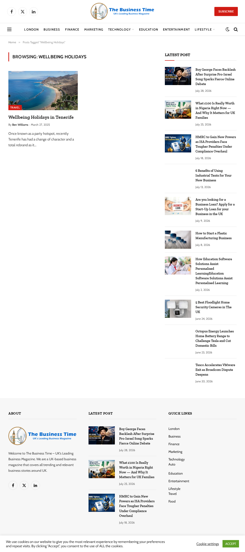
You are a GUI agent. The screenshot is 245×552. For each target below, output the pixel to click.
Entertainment (176, 29)
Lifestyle (203, 29)
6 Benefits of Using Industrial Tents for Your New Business (213, 175)
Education (148, 29)
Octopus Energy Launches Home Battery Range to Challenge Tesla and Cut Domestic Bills (214, 338)
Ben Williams (20, 124)
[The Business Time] (122, 11)
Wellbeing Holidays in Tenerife (41, 117)
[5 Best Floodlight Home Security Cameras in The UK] (178, 309)
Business (52, 29)
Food (172, 501)
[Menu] (9, 29)
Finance (72, 29)
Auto (171, 464)
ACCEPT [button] (230, 544)
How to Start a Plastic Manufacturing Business (213, 235)
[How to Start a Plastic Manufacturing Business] (178, 240)
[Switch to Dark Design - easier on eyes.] (227, 29)
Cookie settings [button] (207, 544)
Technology (119, 29)
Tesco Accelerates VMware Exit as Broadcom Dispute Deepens (215, 370)
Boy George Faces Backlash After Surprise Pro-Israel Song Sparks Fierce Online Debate (215, 77)
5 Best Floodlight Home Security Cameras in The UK (213, 307)
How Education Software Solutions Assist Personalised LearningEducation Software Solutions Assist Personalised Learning (214, 271)
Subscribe (226, 11)
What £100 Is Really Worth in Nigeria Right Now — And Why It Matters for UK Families (215, 110)
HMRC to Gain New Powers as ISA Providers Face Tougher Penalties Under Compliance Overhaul (215, 144)
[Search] (235, 29)
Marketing (93, 29)
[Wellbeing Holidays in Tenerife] (43, 90)
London (31, 29)
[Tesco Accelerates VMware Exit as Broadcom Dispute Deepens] (178, 371)
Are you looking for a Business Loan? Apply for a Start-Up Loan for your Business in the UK (215, 207)
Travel (15, 107)
